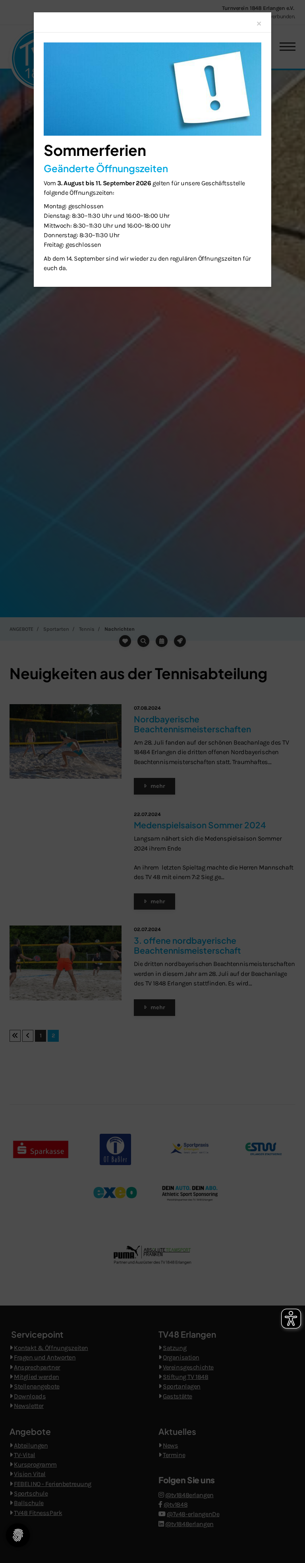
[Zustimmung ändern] (18, 1535)
